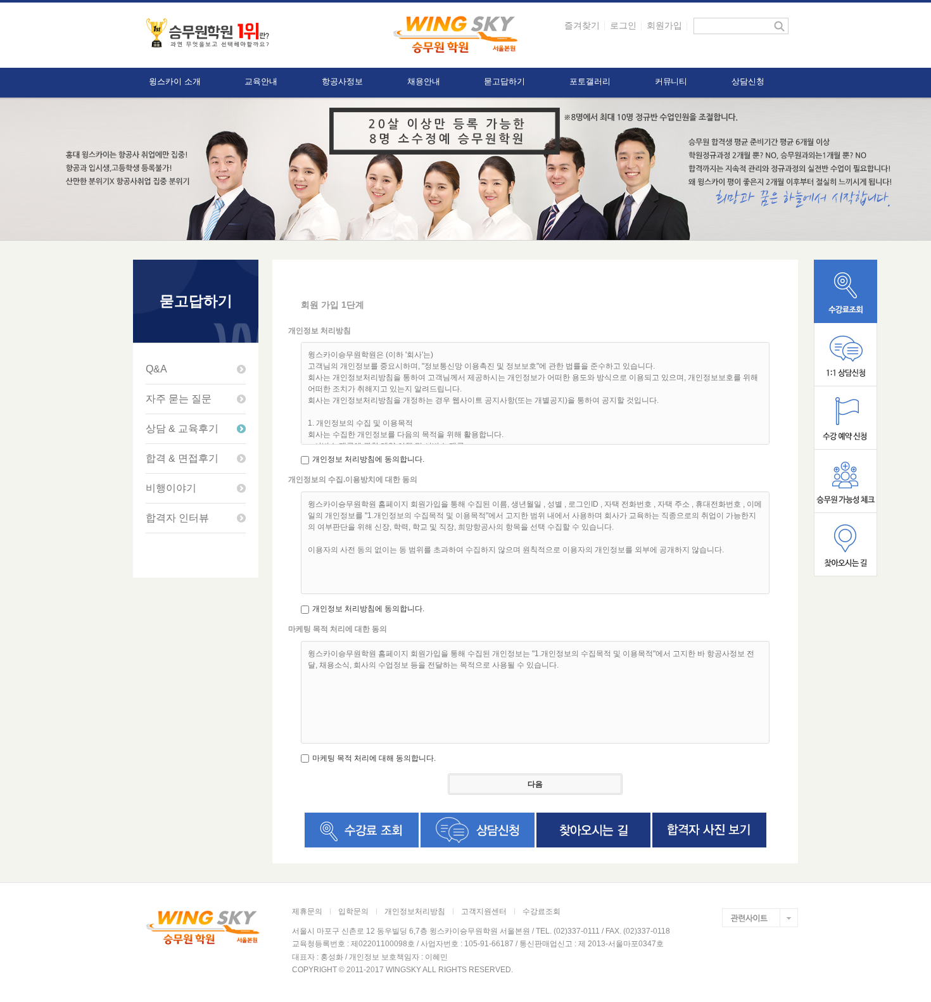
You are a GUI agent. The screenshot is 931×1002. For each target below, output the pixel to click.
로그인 (623, 25)
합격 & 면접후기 (182, 458)
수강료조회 (541, 911)
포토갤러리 (590, 81)
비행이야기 (171, 488)
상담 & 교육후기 (182, 428)
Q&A (156, 369)
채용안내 (423, 81)
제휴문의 (307, 911)
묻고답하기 (504, 81)
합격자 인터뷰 (177, 517)
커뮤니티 (671, 81)
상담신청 (748, 81)
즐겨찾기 (582, 25)
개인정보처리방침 (414, 911)
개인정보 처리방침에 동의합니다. (368, 459)
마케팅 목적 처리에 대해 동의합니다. (374, 758)
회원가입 (664, 25)
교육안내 (260, 81)
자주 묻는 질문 (179, 398)
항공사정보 (342, 81)
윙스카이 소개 (174, 81)
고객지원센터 (484, 911)
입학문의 (353, 911)
